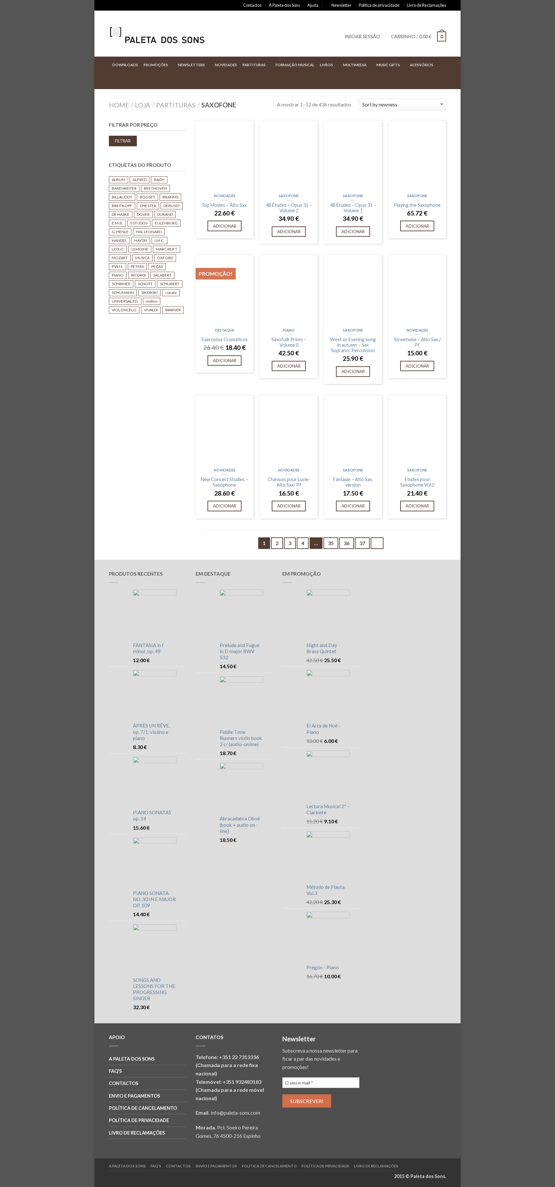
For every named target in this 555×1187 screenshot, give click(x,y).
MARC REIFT (166, 249)
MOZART (120, 257)
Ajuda (312, 5)
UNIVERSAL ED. (125, 301)
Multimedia (354, 65)
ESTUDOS (138, 223)
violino (151, 301)
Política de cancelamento (143, 1108)
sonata (171, 292)
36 (346, 543)
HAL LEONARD (149, 231)
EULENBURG (166, 223)
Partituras (254, 65)
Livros (326, 65)
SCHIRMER (121, 283)
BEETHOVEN (155, 188)
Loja (142, 105)
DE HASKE (120, 214)
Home (119, 105)
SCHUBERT (170, 283)
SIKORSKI (149, 292)
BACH (159, 179)
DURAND (165, 214)
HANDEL (119, 240)
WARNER (173, 309)
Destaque (224, 330)
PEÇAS (157, 266)
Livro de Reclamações (426, 5)
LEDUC (118, 249)
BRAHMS (170, 197)
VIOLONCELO (124, 309)
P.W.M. (117, 266)
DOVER (143, 214)
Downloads (125, 65)
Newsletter (341, 5)
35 (331, 543)
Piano (289, 330)
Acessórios (421, 65)
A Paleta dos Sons (284, 5)
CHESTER (148, 205)
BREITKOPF (122, 205)
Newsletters (191, 65)
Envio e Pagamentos (134, 1096)
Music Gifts (388, 65)
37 (362, 543)
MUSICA (142, 257)
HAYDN (140, 240)
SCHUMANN (123, 292)
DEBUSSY (171, 205)
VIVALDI (151, 309)
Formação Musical (295, 65)
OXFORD (165, 257)
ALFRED (139, 179)
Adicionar (224, 226)
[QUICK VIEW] (224, 156)
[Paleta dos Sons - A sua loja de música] (163, 34)
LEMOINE (139, 249)
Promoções (156, 65)
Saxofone (289, 196)
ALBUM (118, 179)
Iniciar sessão (362, 36)
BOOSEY (147, 197)
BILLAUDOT (122, 197)
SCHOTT (145, 283)
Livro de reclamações (137, 1133)
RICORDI (138, 275)
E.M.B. (117, 223)
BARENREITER (124, 188)
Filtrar (123, 141)
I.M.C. (159, 240)
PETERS (137, 266)
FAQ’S (115, 1071)
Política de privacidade (379, 5)
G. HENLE (120, 231)
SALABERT (162, 275)
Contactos (252, 5)
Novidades (226, 65)
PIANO (118, 275)
